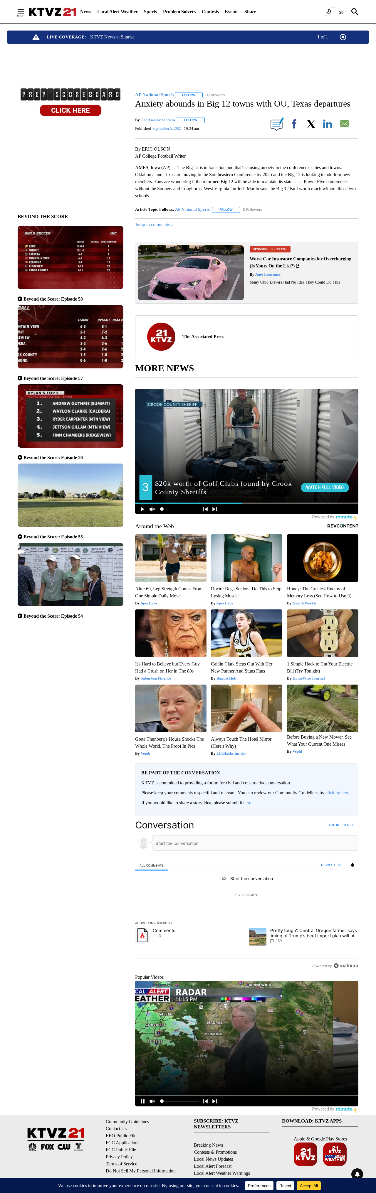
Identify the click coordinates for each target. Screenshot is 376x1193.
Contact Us (116, 1128)
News (85, 11)
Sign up (348, 825)
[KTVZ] (52, 12)
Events (231, 11)
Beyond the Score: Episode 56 (53, 457)
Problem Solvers (179, 11)
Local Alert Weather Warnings (222, 1173)
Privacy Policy (119, 1156)
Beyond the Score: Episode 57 (53, 378)
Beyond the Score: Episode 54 (53, 616)
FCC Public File (121, 1149)
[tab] (151, 865)
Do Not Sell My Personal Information (141, 1170)
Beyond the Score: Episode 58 (53, 298)
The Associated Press (158, 120)
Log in (334, 825)
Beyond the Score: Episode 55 (53, 536)
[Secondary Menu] (25, 11)
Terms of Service (121, 1163)
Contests (210, 11)
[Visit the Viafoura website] (345, 965)
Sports (150, 11)
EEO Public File (121, 1135)
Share (250, 11)
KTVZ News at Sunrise (112, 36)
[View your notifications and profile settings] (352, 865)
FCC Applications (122, 1142)
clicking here (337, 792)
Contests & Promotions (215, 1152)
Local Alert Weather (117, 11)
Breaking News (208, 1145)
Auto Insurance (267, 274)
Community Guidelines (127, 1121)
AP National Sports (192, 209)
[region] (246, 895)
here (247, 802)
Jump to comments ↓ (154, 224)
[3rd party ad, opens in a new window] (191, 298)
